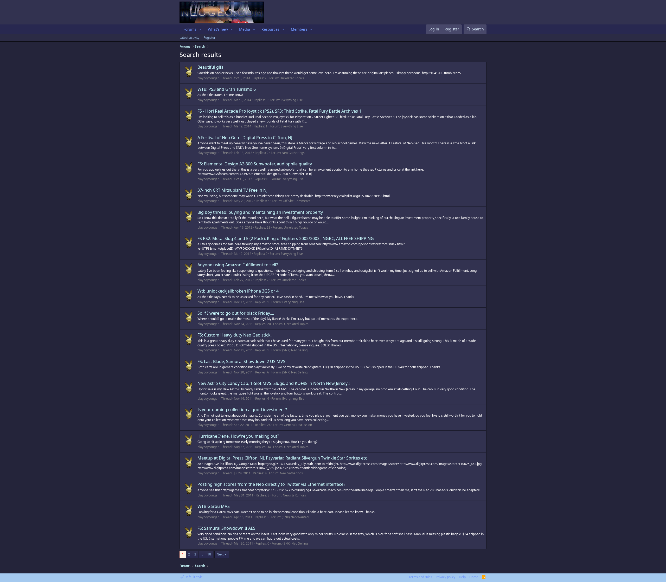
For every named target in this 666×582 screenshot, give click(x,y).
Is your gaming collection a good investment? (242, 409)
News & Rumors (294, 495)
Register (209, 37)
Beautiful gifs (210, 67)
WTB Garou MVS (213, 506)
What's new (218, 29)
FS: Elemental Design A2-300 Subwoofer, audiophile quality (254, 164)
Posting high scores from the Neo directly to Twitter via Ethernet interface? (271, 484)
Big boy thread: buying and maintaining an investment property (260, 212)
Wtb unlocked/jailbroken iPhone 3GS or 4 (238, 291)
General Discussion (298, 425)
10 (209, 554)
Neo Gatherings (293, 153)
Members (299, 29)
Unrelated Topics (292, 78)
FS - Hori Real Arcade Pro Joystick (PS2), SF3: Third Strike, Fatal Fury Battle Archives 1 (279, 111)
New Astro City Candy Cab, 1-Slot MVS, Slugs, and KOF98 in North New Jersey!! (273, 383)
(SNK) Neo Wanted (295, 517)
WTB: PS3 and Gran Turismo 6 (226, 89)
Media (244, 29)
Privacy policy (445, 577)
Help (462, 577)
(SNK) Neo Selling (295, 350)
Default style (193, 577)
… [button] (202, 554)
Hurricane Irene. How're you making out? (238, 436)
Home (473, 577)
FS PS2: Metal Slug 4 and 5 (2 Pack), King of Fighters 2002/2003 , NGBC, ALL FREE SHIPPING (285, 238)
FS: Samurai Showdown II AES (226, 528)
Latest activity (189, 37)
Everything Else (292, 100)
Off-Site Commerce (297, 201)
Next (220, 554)
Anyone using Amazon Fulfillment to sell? (237, 265)
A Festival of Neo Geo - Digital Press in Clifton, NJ (244, 137)
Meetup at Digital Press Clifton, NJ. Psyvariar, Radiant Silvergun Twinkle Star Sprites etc (282, 458)
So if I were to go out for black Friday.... (235, 313)
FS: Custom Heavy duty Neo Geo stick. (234, 335)
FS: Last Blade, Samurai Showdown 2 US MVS (241, 361)
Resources (270, 29)
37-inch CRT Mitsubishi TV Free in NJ (232, 190)
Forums (189, 29)
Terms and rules (420, 577)
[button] (200, 29)
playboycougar (208, 78)
